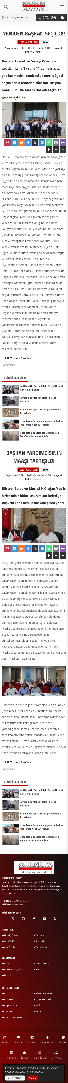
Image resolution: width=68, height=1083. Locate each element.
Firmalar (11, 1058)
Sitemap (56, 1058)
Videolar (18, 1042)
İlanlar (24, 1058)
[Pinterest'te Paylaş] (7, 142)
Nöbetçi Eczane (11, 935)
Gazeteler (40, 935)
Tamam (32, 1078)
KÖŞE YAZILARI (11, 1005)
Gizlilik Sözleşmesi (13, 969)
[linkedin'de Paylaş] (42, 142)
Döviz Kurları (42, 947)
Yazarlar (4, 1042)
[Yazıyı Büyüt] (63, 149)
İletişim (7, 975)
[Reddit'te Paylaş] (21, 142)
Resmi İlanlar (40, 1058)
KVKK (6, 963)
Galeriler (32, 1042)
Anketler (63, 1042)
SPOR (38, 1011)
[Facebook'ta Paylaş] (28, 142)
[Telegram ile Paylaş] (14, 142)
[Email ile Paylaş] (56, 142)
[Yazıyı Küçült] (56, 149)
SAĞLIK (39, 1005)
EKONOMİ (8, 993)
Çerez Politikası (43, 963)
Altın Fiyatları (10, 947)
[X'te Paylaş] (35, 142)
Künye (39, 969)
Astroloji (40, 941)
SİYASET (8, 1011)
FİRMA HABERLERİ (44, 993)
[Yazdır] (63, 142)
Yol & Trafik (9, 941)
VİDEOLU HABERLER (13, 1017)
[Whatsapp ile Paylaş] (49, 142)
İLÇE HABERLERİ (43, 999)
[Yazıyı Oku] (49, 149)
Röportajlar (47, 1042)
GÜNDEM (8, 999)
